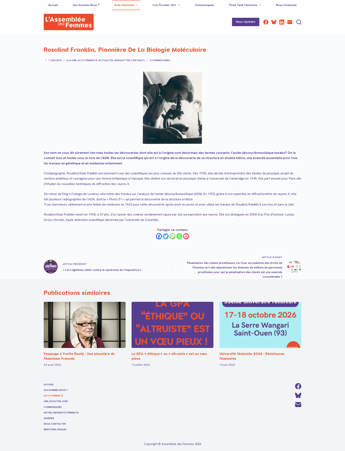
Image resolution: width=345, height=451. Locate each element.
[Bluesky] (273, 22)
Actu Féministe (124, 5)
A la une (71, 60)
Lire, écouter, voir (164, 5)
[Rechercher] (298, 22)
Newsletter (122, 60)
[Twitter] (166, 236)
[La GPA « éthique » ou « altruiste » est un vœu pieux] (172, 325)
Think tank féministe (243, 5)
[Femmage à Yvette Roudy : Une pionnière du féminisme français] (85, 325)
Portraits (138, 60)
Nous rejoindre (245, 22)
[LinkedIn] (281, 22)
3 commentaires (159, 60)
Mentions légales (55, 429)
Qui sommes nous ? (86, 5)
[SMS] (172, 236)
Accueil (53, 5)
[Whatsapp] (179, 236)
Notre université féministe (61, 412)
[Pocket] (186, 236)
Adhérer (49, 418)
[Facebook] (265, 22)
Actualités (105, 60)
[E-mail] (289, 22)
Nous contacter (286, 5)
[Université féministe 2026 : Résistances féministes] (260, 325)
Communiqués (204, 5)
